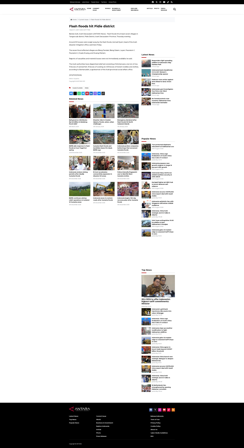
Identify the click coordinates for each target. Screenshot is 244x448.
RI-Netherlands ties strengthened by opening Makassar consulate (161, 387)
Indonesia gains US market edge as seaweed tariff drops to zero (162, 232)
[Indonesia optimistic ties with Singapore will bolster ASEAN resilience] (146, 204)
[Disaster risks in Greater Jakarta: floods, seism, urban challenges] (103, 111)
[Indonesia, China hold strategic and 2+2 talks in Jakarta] (146, 213)
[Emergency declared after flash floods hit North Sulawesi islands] (128, 111)
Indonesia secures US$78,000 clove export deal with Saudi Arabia (163, 194)
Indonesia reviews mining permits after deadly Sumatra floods (78, 174)
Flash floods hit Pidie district (101, 19)
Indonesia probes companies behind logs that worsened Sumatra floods (127, 148)
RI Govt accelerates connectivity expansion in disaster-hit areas (102, 174)
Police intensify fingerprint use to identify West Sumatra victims (127, 174)
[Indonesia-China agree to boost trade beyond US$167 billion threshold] (146, 350)
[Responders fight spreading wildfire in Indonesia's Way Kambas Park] (146, 63)
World (107, 8)
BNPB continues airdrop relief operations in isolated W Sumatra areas (79, 200)
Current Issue (96, 9)
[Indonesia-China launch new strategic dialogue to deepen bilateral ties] (146, 359)
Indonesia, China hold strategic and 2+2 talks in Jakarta (161, 213)
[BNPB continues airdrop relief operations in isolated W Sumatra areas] (79, 189)
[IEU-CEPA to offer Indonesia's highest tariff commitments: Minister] (158, 286)
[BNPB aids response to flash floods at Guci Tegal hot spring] (79, 137)
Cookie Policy (155, 426)
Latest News (85, 2)
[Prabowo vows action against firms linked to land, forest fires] (146, 82)
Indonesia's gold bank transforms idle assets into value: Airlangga (161, 311)
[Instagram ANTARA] (160, 2)
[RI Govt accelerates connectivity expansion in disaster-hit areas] (103, 163)
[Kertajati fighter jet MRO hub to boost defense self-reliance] (146, 185)
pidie (87, 88)
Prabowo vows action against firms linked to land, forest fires (162, 81)
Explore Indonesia (134, 9)
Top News (104, 2)
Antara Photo (112, 2)
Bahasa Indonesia (75, 2)
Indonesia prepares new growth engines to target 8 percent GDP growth (162, 165)
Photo (156, 8)
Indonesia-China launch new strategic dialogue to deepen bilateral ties (162, 359)
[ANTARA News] (77, 9)
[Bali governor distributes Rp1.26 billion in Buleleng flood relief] (79, 111)
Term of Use (155, 419)
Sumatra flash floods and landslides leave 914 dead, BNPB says (102, 148)
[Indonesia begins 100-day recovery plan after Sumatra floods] (128, 189)
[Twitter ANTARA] (157, 2)
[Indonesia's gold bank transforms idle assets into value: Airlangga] (146, 312)
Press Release (164, 9)
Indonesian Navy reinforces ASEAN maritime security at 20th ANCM (162, 175)
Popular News (95, 2)
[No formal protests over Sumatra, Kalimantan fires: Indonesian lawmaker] (146, 101)
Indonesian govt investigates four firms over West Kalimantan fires (162, 91)
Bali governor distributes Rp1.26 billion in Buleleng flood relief (78, 122)
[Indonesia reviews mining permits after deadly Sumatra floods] (79, 163)
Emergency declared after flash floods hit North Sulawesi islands (127, 122)
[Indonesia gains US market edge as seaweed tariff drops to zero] (146, 233)
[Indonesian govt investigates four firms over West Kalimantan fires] (146, 92)
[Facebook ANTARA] (153, 2)
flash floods (78, 88)
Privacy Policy (155, 423)
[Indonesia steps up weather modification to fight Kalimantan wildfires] (146, 331)
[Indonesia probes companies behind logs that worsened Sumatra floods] (128, 137)
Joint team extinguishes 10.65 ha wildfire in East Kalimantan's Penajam (163, 222)
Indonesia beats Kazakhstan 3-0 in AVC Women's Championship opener (162, 72)
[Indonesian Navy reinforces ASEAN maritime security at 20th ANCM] (146, 175)
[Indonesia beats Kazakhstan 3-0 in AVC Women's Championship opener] (146, 73)
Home (89, 8)
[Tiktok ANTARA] (168, 2)
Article (150, 8)
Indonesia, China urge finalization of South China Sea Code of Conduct (161, 156)
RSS (152, 436)
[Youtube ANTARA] (164, 2)
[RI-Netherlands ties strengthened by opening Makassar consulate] (146, 388)
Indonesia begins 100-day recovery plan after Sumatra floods (127, 200)
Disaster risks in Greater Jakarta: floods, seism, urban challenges (103, 122)
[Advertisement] (158, 37)
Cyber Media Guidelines (159, 433)
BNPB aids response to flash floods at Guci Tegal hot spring (79, 148)
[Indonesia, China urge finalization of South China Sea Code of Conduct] (146, 156)
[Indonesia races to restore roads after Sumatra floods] (103, 189)
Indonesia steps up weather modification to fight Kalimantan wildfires (162, 330)
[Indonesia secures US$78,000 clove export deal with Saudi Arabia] (146, 194)
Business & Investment (116, 9)
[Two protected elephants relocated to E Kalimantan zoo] (146, 147)
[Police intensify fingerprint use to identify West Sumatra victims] (128, 163)
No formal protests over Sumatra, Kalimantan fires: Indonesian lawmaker (161, 100)
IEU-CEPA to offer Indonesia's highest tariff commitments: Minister (156, 301)
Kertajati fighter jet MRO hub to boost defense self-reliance (162, 184)
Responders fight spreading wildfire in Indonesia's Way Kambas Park (162, 62)
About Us (154, 429)
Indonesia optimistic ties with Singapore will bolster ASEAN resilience (162, 203)
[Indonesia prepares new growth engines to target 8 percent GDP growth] (146, 166)
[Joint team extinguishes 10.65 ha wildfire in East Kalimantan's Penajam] (146, 223)
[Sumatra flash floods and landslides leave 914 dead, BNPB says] (103, 137)
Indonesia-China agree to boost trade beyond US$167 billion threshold (162, 349)
